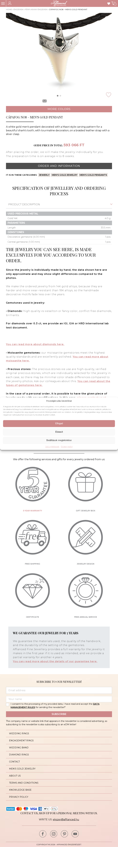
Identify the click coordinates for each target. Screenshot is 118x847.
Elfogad (59, 423)
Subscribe (59, 714)
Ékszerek (18, 9)
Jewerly (44, 175)
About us (15, 775)
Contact (14, 761)
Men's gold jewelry (64, 175)
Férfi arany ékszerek (36, 9)
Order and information (59, 166)
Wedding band (19, 747)
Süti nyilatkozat (52, 446)
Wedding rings (19, 733)
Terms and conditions (23, 782)
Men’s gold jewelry (22, 768)
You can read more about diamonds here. (35, 344)
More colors (59, 109)
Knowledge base (20, 789)
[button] (57, 96)
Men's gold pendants (93, 175)
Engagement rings (21, 740)
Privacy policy (67, 446)
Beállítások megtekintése (59, 440)
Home (9, 9)
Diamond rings (19, 754)
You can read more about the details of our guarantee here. (55, 661)
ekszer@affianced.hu (66, 819)
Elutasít (59, 432)
